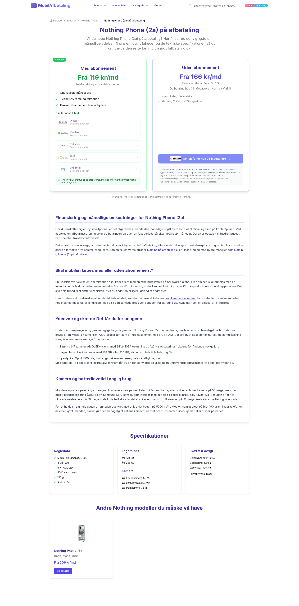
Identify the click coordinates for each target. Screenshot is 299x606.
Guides (158, 5)
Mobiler (71, 20)
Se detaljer (63, 570)
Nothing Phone (89, 20)
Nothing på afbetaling (161, 250)
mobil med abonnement (180, 298)
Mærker (98, 5)
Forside (57, 20)
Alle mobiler (119, 5)
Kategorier (139, 5)
